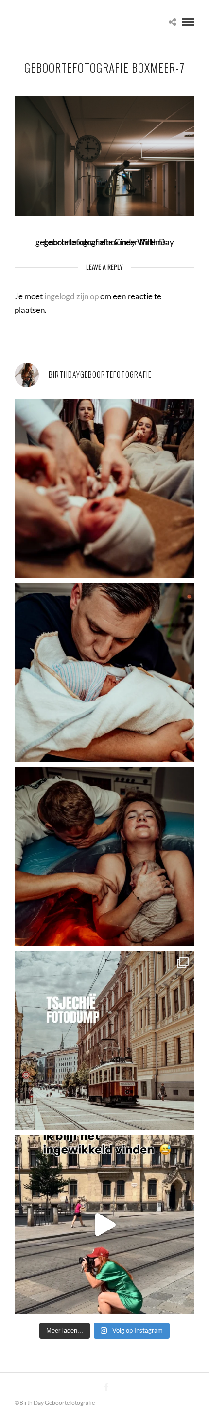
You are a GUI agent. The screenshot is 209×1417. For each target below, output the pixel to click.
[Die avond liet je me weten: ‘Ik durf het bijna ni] (104, 856)
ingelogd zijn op (71, 296)
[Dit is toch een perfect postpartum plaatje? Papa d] (104, 488)
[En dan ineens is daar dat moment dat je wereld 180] (104, 672)
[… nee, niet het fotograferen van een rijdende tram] (104, 1224)
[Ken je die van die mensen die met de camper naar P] (104, 1040)
